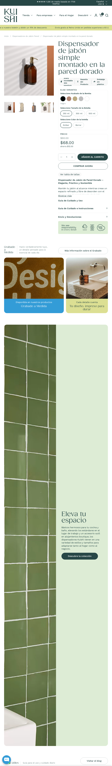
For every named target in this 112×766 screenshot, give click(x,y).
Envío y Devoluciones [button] (69, 217)
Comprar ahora (83, 166)
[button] (106, 15)
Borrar (78, 125)
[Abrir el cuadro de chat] (6, 759)
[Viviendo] (10, 15)
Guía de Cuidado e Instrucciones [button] (75, 208)
